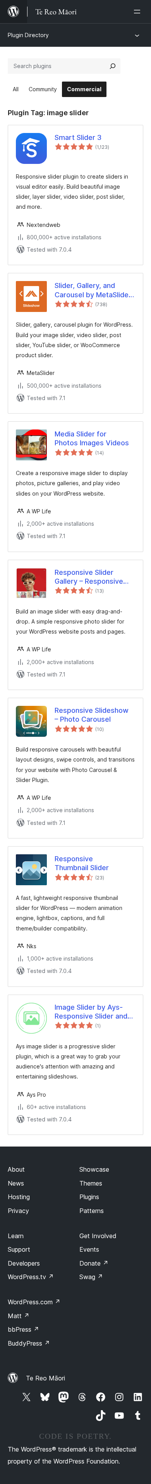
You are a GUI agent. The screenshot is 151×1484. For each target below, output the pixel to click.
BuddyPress (29, 1343)
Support (19, 1249)
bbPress (23, 1329)
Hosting (19, 1197)
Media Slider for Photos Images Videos (92, 438)
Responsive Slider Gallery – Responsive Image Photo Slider (89, 577)
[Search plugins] (112, 66)
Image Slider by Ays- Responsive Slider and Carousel (91, 1012)
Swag (91, 1277)
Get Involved (98, 1236)
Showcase (94, 1169)
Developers (24, 1263)
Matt (18, 1316)
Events (89, 1249)
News (16, 1183)
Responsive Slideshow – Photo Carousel (92, 714)
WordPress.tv (31, 1277)
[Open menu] (138, 11)
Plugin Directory (28, 35)
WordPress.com (34, 1302)
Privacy (18, 1211)
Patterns (91, 1211)
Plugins (89, 1197)
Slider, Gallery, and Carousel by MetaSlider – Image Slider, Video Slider (93, 290)
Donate (93, 1263)
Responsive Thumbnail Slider (82, 863)
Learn (16, 1236)
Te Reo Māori (45, 1378)
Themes (90, 1183)
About (16, 1169)
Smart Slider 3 (78, 137)
